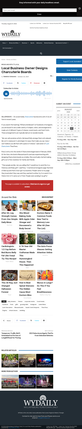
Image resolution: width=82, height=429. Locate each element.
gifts (16, 304)
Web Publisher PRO (14, 427)
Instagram (33, 304)
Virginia (4, 310)
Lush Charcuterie (7, 307)
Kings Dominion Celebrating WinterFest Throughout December (27, 385)
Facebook (5, 304)
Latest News (42, 304)
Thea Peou (44, 307)
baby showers (12, 301)
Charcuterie (29, 117)
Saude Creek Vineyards (32, 307)
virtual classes (13, 310)
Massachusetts (19, 307)
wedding (22, 310)
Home (3, 59)
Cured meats (40, 301)
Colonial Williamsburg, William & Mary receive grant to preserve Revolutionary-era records (27, 362)
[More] (44, 83)
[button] (41, 53)
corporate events (30, 301)
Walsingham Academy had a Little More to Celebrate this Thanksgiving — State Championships (10, 384)
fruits (11, 304)
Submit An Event (63, 104)
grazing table (24, 304)
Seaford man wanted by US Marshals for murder (44, 365)
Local (17, 64)
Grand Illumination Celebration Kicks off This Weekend (44, 385)
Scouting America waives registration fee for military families (10, 364)
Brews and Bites (11, 59)
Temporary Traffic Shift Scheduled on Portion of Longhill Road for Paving (11, 335)
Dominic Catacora (10, 76)
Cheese (20, 301)
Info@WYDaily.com (44, 418)
